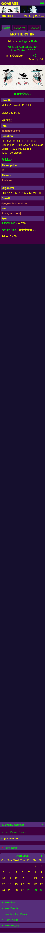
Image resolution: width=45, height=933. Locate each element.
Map (36, 41)
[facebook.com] (11, 130)
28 (28, 890)
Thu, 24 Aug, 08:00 (23, 50)
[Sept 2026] (41, 856)
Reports (19, 28)
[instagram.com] (11, 213)
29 (35, 890)
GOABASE (9, 3)
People (34, 28)
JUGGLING (8, 223)
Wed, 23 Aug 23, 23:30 (22, 46)
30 (41, 890)
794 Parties (9, 230)
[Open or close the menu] (42, 2)
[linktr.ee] (7, 180)
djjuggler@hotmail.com (15, 203)
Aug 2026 (22, 856)
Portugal (23, 41)
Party (6, 28)
